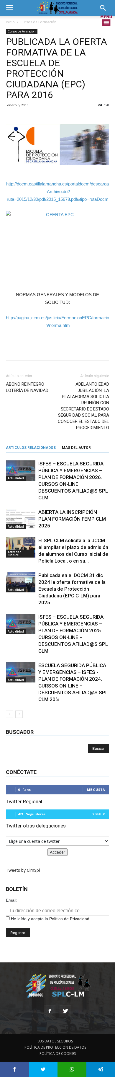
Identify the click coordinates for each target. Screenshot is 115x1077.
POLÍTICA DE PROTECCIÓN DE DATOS (55, 1047)
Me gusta (96, 789)
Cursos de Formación (38, 22)
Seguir (98, 814)
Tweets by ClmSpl (23, 870)
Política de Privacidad (69, 918)
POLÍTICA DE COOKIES (58, 1053)
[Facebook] (49, 1011)
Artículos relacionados (31, 448)
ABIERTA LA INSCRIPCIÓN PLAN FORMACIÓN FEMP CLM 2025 (72, 519)
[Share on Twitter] (43, 1069)
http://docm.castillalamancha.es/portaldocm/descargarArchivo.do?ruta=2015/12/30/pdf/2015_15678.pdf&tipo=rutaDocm (57, 191)
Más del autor (76, 448)
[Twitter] (65, 1011)
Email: (11, 900)
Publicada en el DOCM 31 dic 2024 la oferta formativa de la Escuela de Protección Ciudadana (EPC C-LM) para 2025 (72, 588)
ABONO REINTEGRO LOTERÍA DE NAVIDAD (27, 387)
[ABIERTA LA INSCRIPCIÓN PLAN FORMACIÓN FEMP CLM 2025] (20, 519)
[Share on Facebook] (14, 1069)
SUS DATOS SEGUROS (55, 1041)
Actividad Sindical (15, 553)
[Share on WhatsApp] (72, 1069)
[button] (105, 8)
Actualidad (16, 478)
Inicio (10, 22)
